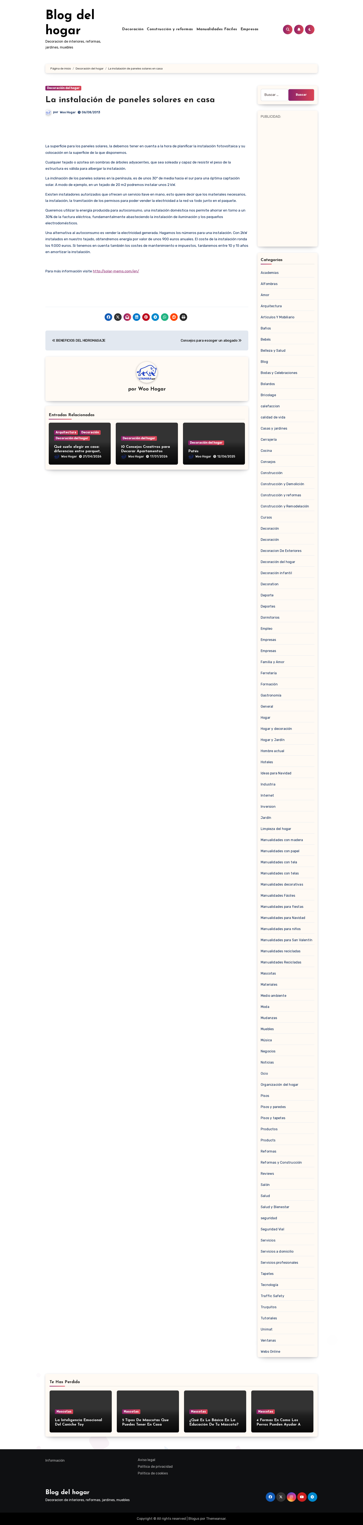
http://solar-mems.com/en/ (116, 271)
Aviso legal (146, 1460)
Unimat (266, 1329)
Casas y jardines (274, 428)
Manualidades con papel (280, 851)
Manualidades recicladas (281, 951)
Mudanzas (269, 1018)
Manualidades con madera (282, 840)
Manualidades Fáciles (216, 29)
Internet (267, 795)
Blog (264, 362)
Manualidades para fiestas (282, 907)
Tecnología (269, 1285)
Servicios (268, 1240)
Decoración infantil (276, 573)
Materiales (269, 985)
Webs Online (270, 1352)
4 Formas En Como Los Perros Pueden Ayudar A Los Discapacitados (278, 1424)
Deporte (267, 595)
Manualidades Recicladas (281, 962)
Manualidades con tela (279, 862)
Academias (270, 273)
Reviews (267, 1174)
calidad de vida (273, 417)
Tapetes (267, 1274)
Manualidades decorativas (282, 884)
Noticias (267, 1062)
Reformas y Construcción (281, 1162)
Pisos (265, 1096)
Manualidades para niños (281, 929)
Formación (269, 684)
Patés (193, 451)
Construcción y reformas (170, 29)
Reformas (268, 1151)
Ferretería (269, 673)
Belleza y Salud (273, 351)
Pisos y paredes (273, 1107)
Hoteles (267, 762)
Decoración (132, 29)
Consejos (268, 462)
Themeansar (216, 1519)
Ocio (264, 1073)
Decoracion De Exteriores (281, 551)
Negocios (268, 1051)
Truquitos (268, 1307)
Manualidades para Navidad (283, 918)
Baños (266, 328)
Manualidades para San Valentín (286, 940)
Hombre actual (272, 751)
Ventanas (268, 1340)
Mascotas (268, 973)
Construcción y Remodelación (285, 506)
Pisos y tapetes (273, 1118)
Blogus (193, 1519)
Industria (268, 784)
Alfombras (269, 284)
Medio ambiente (273, 996)
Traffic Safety (272, 1296)
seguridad (269, 1218)
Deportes (268, 606)
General (267, 706)
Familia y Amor (272, 662)
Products (268, 1140)
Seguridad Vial (272, 1229)
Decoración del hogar (63, 88)
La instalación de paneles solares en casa (130, 100)
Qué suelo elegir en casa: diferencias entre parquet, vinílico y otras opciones (77, 451)
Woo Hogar (68, 112)
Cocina (266, 451)
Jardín (266, 818)
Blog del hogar (67, 1492)
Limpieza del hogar (276, 829)
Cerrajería (269, 440)
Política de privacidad (155, 1467)
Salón (265, 1185)
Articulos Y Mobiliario (277, 317)
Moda (265, 1007)
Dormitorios (270, 617)
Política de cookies (153, 1473)
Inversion (268, 807)
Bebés (266, 339)
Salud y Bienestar (275, 1207)
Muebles (267, 1029)
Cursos (266, 517)
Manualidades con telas (280, 873)
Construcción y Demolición (282, 484)
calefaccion (270, 406)
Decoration (270, 584)
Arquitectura (66, 432)
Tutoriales (269, 1318)
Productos (269, 1129)
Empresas (250, 29)
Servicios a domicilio (277, 1251)
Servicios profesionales (279, 1263)
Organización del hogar (279, 1085)
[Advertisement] (288, 183)
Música (266, 1040)
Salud (265, 1196)
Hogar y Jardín (273, 740)
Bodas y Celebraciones (279, 373)
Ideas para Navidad (276, 773)
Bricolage (268, 395)
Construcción (272, 473)
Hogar (265, 718)
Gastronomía (271, 695)
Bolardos (268, 384)
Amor (265, 295)
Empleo (266, 629)
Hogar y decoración (276, 729)
